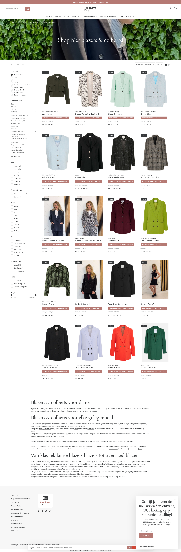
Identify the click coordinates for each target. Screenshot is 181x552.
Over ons (14, 495)
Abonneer (146, 535)
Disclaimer (15, 502)
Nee (135, 547)
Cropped (18, 240)
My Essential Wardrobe (22, 85)
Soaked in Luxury (20, 95)
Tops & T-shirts (18, 118)
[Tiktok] (50, 511)
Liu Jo (16, 82)
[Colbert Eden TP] (155, 280)
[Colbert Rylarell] (90, 280)
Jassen (17, 197)
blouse (94, 411)
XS (16, 206)
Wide (17, 255)
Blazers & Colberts (49, 22)
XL (16, 219)
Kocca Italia (18, 80)
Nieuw (66, 16)
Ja (129, 547)
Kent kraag (19, 284)
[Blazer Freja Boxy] (122, 153)
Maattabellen (16, 524)
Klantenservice (17, 517)
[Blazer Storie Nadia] (155, 153)
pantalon (90, 429)
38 (16, 225)
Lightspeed (40, 545)
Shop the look (127, 16)
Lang (17, 265)
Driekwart (19, 268)
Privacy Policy (16, 506)
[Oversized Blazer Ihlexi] (122, 280)
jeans (47, 411)
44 (81, 188)
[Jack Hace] (57, 90)
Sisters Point (19, 92)
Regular (18, 249)
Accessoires (90, 16)
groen (140, 449)
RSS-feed (14, 531)
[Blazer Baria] (57, 280)
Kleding (75, 16)
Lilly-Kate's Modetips (109, 16)
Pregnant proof (18, 145)
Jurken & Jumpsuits (19, 116)
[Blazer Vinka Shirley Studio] (90, 90)
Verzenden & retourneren (21, 513)
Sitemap (14, 520)
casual (55, 441)
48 (87, 188)
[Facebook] (38, 511)
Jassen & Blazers (33, 22)
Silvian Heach (19, 90)
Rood (17, 172)
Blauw (17, 169)
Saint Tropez (18, 87)
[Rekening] (170, 9)
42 (16, 231)
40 (16, 228)
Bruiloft (15, 142)
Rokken (14, 126)
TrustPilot (83, 550)
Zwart (17, 166)
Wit (16, 175)
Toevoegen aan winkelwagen (55, 118)
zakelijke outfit (45, 429)
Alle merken (18, 75)
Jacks (15, 136)
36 (16, 222)
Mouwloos (19, 271)
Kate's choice (17, 150)
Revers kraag (20, 287)
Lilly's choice (16, 147)
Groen (17, 178)
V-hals (17, 281)
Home (13, 22)
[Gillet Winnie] (57, 153)
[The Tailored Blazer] (155, 216)
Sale (48, 16)
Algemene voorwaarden (20, 499)
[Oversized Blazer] (155, 343)
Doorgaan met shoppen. (147, 547)
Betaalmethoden (17, 509)
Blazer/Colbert (21, 194)
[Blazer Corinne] (122, 90)
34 (109, 188)
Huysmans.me (55, 545)
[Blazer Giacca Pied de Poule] (90, 216)
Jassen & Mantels (18, 134)
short (66, 474)
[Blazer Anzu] (122, 216)
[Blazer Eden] (90, 153)
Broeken (15, 123)
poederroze (113, 449)
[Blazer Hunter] (122, 343)
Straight (18, 252)
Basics (58, 16)
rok (76, 429)
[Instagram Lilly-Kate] (42, 511)
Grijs (17, 181)
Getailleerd (19, 243)
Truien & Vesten (18, 121)
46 (84, 188)
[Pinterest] (46, 511)
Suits (14, 129)
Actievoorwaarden (18, 527)
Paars (17, 184)
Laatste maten (17, 153)
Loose (17, 246)
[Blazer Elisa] (155, 90)
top (38, 411)
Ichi (15, 77)
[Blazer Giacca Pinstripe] (57, 216)
